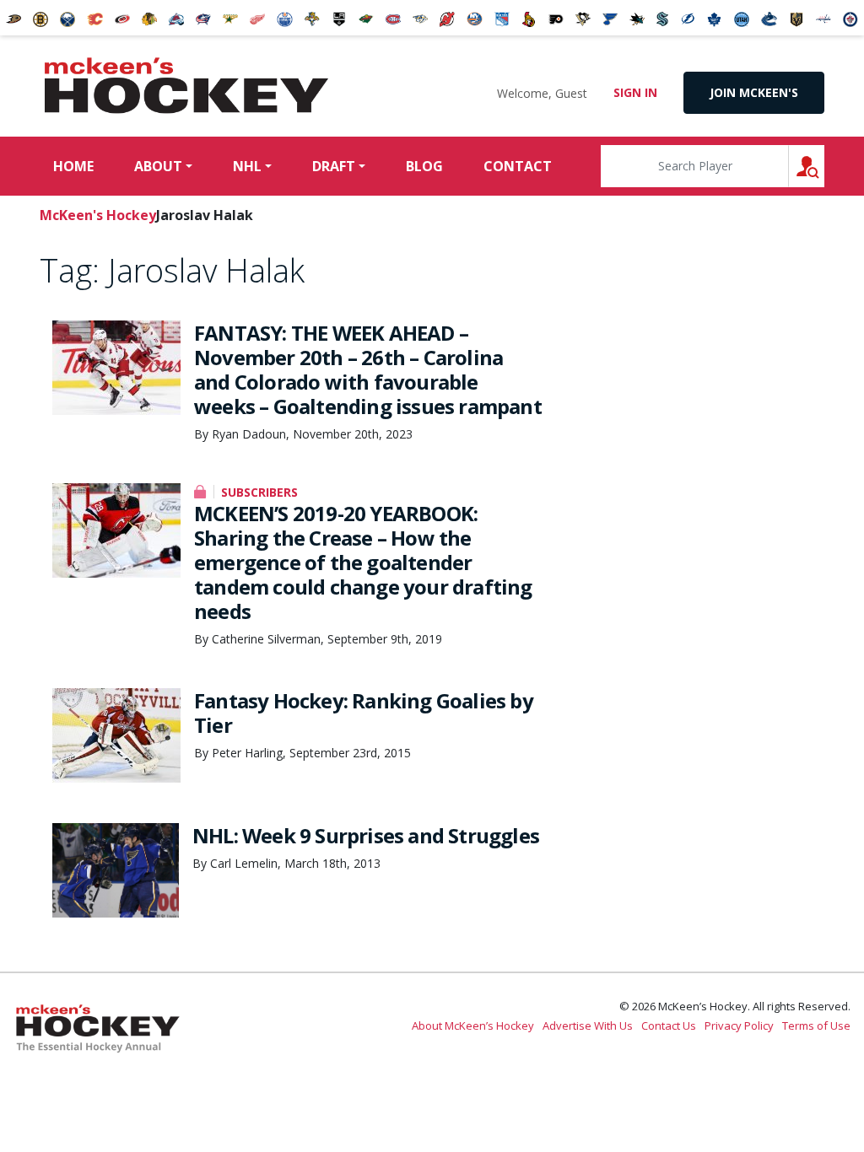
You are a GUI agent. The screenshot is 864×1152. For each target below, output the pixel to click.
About (158, 166)
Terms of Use (816, 1025)
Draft (333, 166)
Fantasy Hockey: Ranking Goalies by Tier (363, 712)
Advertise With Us (588, 1025)
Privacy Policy (739, 1025)
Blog (424, 166)
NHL (247, 166)
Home (73, 166)
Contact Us (668, 1025)
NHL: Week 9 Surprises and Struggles (365, 835)
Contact (517, 166)
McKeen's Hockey (186, 86)
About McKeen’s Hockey (473, 1025)
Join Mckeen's (754, 92)
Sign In (635, 92)
